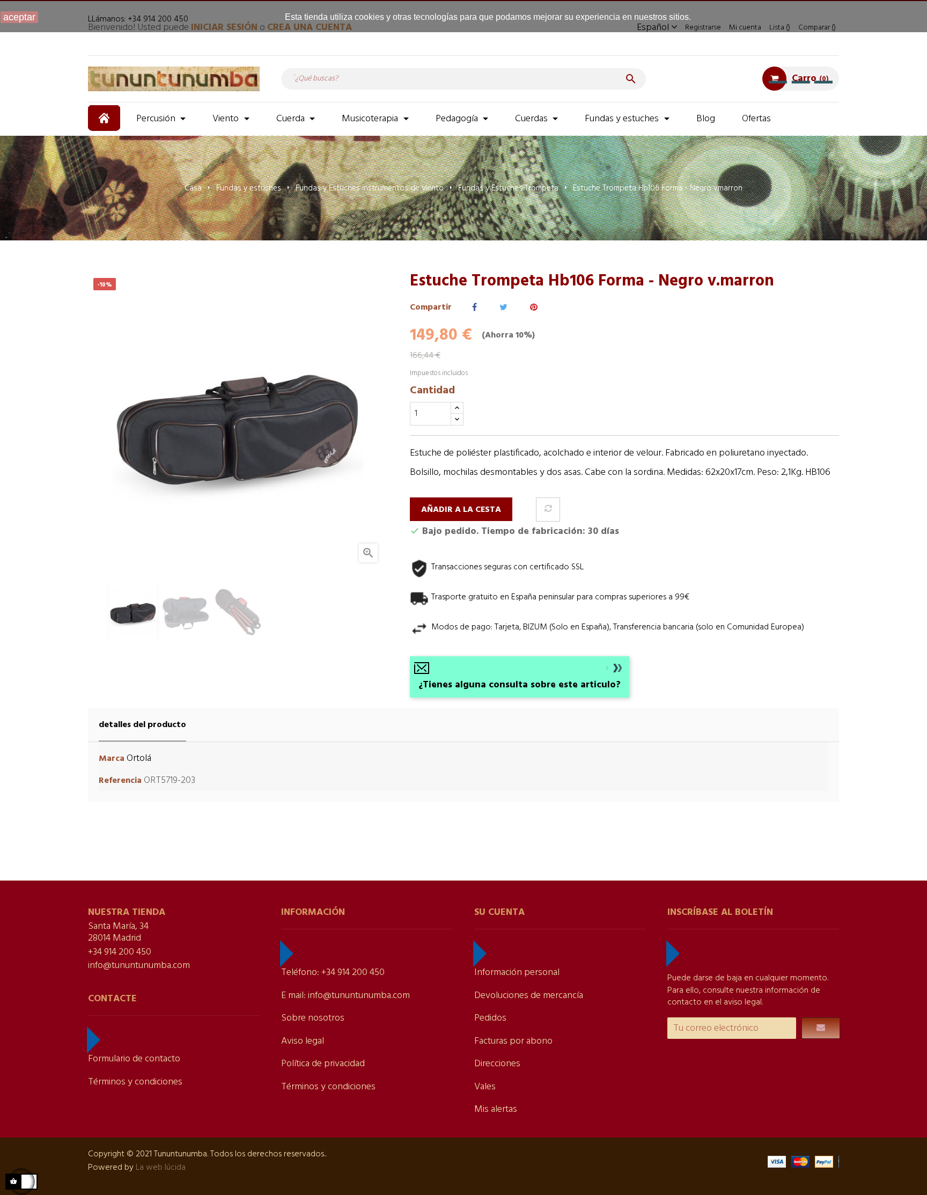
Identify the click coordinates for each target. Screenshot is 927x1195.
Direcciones (497, 1064)
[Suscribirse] (820, 1028)
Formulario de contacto (134, 1059)
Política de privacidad (323, 1064)
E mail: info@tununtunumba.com (345, 995)
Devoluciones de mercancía (528, 995)
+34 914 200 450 (119, 952)
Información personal (517, 972)
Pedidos (490, 1018)
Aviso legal (302, 1041)
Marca (111, 759)
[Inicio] (105, 118)
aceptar (19, 17)
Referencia (120, 781)
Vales (485, 1087)
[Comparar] (548, 509)
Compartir (474, 307)
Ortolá (139, 758)
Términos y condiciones (135, 1082)
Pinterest (534, 307)
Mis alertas (495, 1109)
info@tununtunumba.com (139, 965)
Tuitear (503, 307)
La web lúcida (161, 1168)
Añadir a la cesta (461, 510)
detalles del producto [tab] (142, 725)
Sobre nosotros (312, 1018)
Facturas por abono (513, 1041)
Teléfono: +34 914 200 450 (333, 972)
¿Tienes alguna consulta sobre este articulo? (519, 685)
